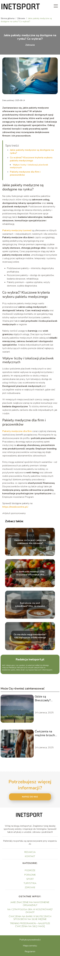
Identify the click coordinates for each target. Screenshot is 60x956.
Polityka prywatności (30, 939)
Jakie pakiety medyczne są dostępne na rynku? (32, 151)
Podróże (30, 870)
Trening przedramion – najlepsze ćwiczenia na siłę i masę (30, 925)
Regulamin (30, 951)
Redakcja (30, 852)
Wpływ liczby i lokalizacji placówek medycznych (29, 166)
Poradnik (30, 874)
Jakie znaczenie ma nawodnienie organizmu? (29, 904)
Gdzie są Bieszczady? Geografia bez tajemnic (44, 698)
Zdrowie (21, 18)
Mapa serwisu (30, 945)
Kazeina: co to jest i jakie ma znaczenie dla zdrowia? (30, 542)
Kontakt (30, 856)
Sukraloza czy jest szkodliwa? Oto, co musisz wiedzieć (30, 605)
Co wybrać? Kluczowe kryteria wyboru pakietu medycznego (31, 159)
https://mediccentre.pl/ (15, 506)
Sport (30, 879)
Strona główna (8, 18)
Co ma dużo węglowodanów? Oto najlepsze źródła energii (30, 636)
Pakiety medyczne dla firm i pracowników (25, 173)
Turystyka (30, 883)
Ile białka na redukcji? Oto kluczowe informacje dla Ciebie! (30, 573)
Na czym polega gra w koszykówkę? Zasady (30, 911)
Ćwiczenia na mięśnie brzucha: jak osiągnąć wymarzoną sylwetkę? (46, 733)
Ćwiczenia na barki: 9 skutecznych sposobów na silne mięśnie (30, 918)
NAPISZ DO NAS (30, 797)
